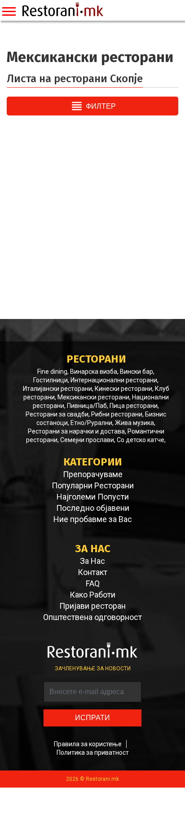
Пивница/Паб (87, 405)
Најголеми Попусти (93, 497)
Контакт (92, 572)
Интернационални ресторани (113, 380)
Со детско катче (140, 439)
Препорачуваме (93, 474)
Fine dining (52, 371)
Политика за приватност (93, 752)
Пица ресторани (134, 405)
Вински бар (136, 371)
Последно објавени (92, 508)
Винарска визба (93, 371)
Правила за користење (88, 744)
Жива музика (134, 422)
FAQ (93, 584)
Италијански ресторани (57, 388)
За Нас (92, 561)
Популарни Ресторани (93, 486)
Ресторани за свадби (57, 414)
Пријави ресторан (92, 606)
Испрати (92, 718)
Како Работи (92, 595)
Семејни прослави (87, 439)
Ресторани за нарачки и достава (76, 431)
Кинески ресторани (123, 388)
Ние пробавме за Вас (92, 519)
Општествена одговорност (92, 617)
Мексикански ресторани (93, 397)
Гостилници (50, 380)
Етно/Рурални (91, 422)
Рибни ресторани (116, 414)
